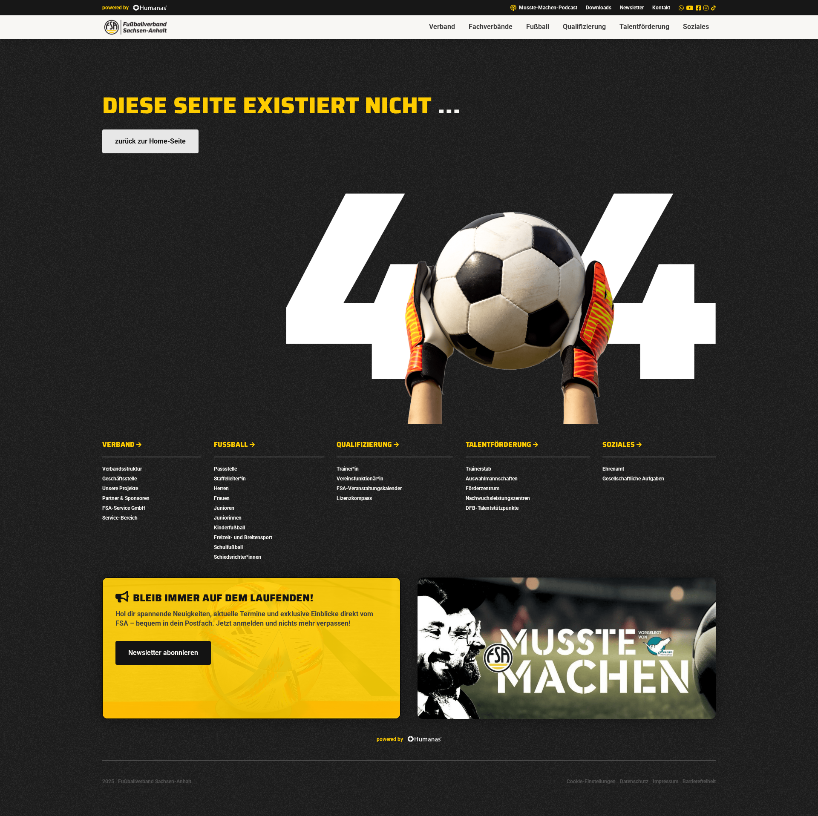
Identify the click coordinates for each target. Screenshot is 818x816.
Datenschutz (634, 781)
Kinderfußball (229, 528)
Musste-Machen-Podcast (548, 8)
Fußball (537, 27)
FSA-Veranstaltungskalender (369, 488)
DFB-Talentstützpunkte (492, 508)
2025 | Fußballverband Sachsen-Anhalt (146, 781)
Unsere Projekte (120, 488)
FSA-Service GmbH (123, 508)
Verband (442, 27)
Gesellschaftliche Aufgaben (633, 479)
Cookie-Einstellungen (591, 781)
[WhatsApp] (681, 8)
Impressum (665, 781)
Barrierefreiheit (699, 781)
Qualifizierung (584, 27)
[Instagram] (706, 8)
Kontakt (661, 8)
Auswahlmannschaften (492, 479)
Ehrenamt (613, 469)
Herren (221, 488)
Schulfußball (228, 547)
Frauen (222, 498)
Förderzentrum (482, 488)
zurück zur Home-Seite (150, 141)
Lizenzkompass (354, 498)
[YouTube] (689, 8)
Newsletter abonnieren (163, 653)
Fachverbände (491, 27)
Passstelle (225, 469)
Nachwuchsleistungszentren (498, 498)
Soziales (696, 27)
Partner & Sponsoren (126, 498)
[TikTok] (713, 8)
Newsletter (632, 8)
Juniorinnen (228, 518)
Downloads (598, 8)
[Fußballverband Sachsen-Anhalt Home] (135, 27)
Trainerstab (478, 469)
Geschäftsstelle (119, 479)
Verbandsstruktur (122, 469)
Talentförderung (644, 27)
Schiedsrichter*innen (237, 557)
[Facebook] (698, 8)
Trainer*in (348, 469)
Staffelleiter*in (230, 479)
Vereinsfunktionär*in (360, 479)
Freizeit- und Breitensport (243, 537)
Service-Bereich (120, 518)
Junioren (224, 508)
